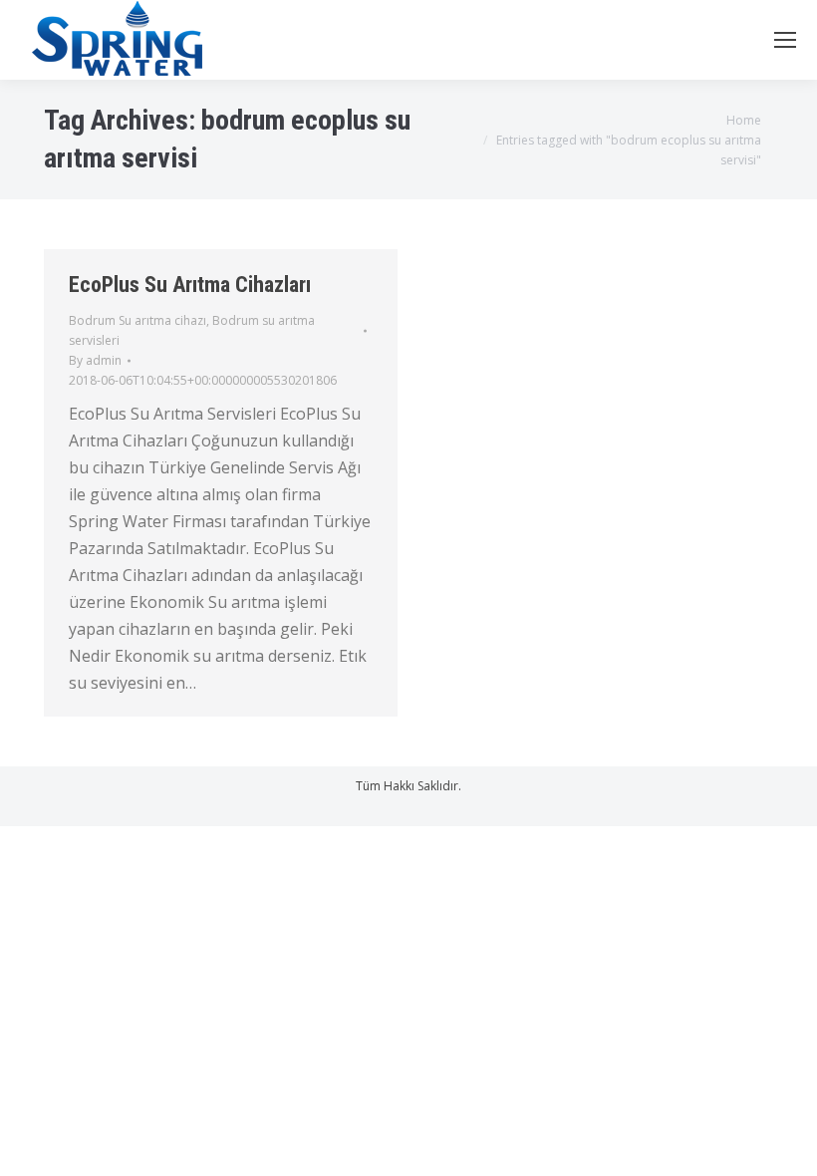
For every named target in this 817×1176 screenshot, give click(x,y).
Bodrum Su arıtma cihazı (137, 320)
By (95, 360)
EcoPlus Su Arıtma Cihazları (190, 284)
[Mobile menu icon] (785, 40)
